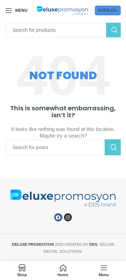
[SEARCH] (113, 30)
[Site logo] (62, 10)
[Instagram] (68, 217)
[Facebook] (58, 217)
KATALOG (107, 10)
